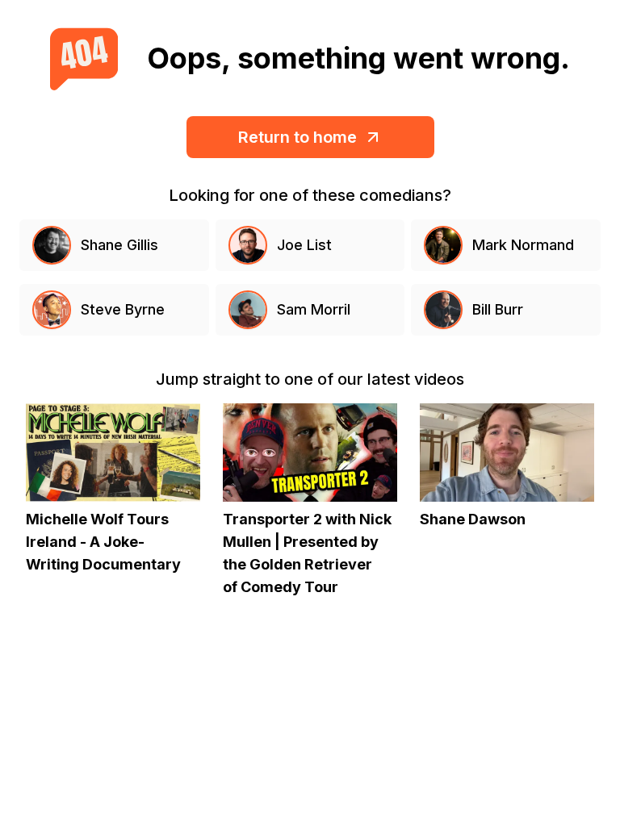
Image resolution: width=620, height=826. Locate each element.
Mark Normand (523, 244)
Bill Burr (497, 309)
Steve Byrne (123, 309)
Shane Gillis (119, 244)
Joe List (304, 244)
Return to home (297, 137)
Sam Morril (313, 309)
